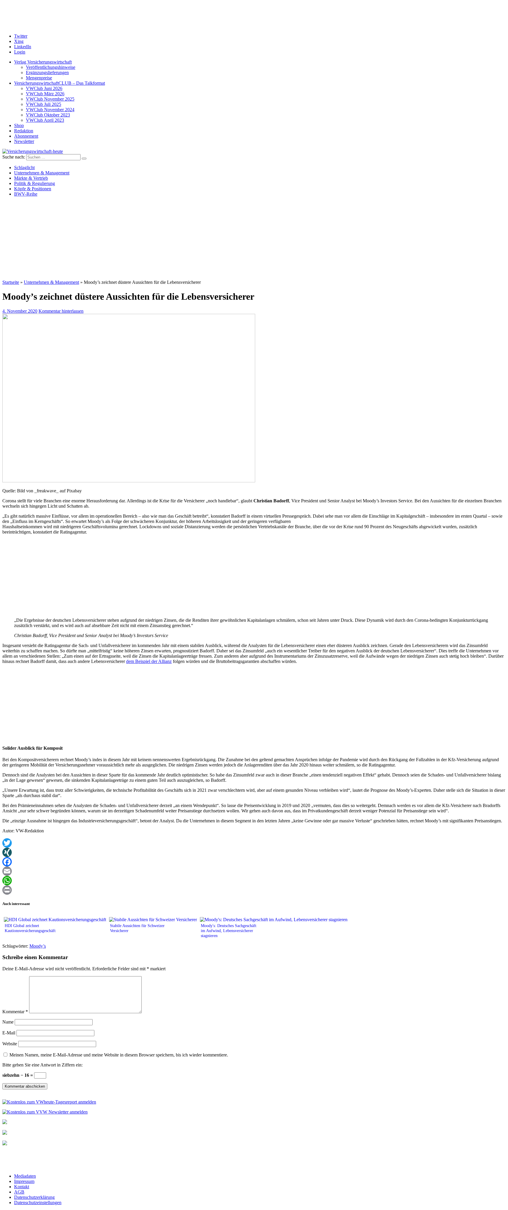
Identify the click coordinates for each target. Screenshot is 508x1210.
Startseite (10, 282)
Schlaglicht (24, 167)
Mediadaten (25, 1176)
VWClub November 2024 (50, 109)
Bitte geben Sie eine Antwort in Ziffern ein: (42, 1064)
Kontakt (21, 1186)
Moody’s (37, 946)
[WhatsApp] (254, 880)
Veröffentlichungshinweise (50, 67)
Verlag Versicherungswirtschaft (43, 61)
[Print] (254, 890)
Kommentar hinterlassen (61, 311)
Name (8, 1021)
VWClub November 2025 (50, 98)
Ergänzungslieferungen (47, 72)
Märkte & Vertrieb (31, 178)
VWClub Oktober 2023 (48, 114)
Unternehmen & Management (41, 172)
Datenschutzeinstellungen (37, 1202)
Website (9, 1043)
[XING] (254, 852)
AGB (19, 1191)
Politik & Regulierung (34, 183)
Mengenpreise (39, 77)
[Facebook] (254, 861)
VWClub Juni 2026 (44, 88)
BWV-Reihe (25, 193)
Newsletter (24, 141)
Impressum (24, 1181)
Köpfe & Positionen (32, 188)
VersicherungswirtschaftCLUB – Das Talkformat (59, 83)
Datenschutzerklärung (34, 1197)
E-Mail (8, 1032)
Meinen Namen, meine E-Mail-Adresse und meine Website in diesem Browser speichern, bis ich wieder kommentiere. (118, 1054)
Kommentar (15, 1011)
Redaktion (23, 130)
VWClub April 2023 (45, 120)
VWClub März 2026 (45, 93)
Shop (19, 125)
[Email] (254, 871)
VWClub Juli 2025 (43, 104)
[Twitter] (254, 843)
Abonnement (26, 136)
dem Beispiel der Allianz (149, 661)
